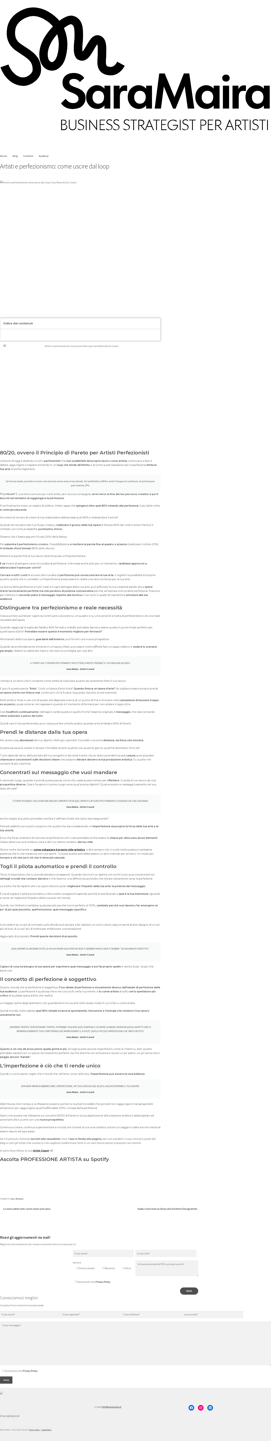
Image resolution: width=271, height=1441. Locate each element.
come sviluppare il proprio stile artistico (59, 849)
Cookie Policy (46, 1430)
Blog (15, 155)
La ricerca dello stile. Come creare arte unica (26, 1209)
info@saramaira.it (111, 1406)
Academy (43, 155)
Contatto (28, 155)
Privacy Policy (103, 1281)
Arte (12, 1198)
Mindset (19, 1198)
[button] (156, 323)
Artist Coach (41, 1150)
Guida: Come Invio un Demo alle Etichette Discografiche (167, 1209)
